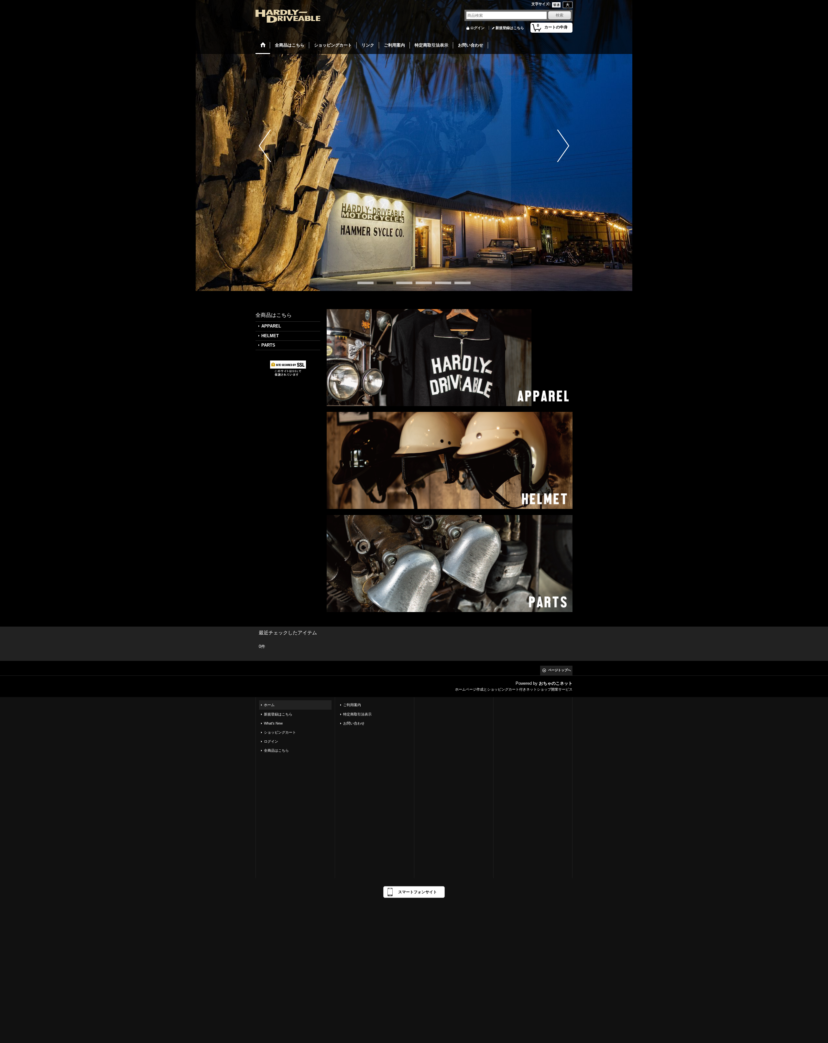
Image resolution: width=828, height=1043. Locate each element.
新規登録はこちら (510, 28)
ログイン (477, 28)
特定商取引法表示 (357, 714)
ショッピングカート (280, 732)
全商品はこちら (276, 750)
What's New (273, 723)
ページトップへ (559, 670)
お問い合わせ (354, 723)
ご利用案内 (352, 705)
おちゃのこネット (555, 683)
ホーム (269, 705)
